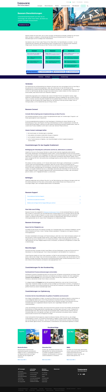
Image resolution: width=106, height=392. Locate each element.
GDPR (26, 390)
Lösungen (39, 5)
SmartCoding (20, 378)
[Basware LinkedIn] (80, 374)
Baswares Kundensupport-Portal (52, 212)
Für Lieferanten (80, 2)
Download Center (65, 5)
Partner (57, 5)
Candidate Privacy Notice (40, 390)
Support (73, 2)
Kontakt (83, 5)
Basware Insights (21, 379)
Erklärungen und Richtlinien (71, 388)
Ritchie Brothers (22, 347)
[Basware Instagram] (78, 374)
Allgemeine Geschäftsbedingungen (59, 388)
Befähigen (47, 76)
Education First (46, 347)
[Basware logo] (82, 371)
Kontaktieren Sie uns (24, 24)
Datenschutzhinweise (49, 390)
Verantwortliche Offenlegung (59, 390)
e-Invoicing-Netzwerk (33, 369)
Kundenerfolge (64, 76)
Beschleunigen (55, 76)
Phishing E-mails (32, 390)
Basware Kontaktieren (45, 369)
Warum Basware (49, 5)
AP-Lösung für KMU (21, 381)
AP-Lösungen (21, 369)
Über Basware (75, 5)
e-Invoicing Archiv (33, 376)
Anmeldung (86, 2)
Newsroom (56, 369)
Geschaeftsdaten (21, 390)
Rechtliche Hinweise (48, 388)
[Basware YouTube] (83, 374)
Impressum (79, 388)
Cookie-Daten (41, 388)
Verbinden (40, 76)
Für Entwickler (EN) (45, 378)
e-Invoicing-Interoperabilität (35, 378)
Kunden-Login (44, 374)
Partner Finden (44, 381)
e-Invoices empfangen (34, 372)
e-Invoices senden (33, 374)
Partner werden (44, 379)
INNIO (68, 347)
